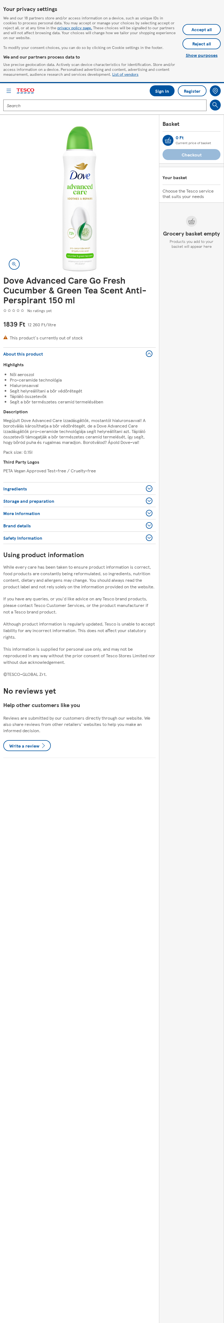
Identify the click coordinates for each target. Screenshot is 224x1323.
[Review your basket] (168, 140)
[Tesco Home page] (25, 91)
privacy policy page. (74, 27)
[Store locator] (215, 90)
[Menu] (8, 90)
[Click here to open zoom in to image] (14, 264)
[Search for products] (215, 105)
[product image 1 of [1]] (79, 199)
